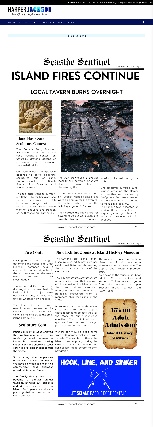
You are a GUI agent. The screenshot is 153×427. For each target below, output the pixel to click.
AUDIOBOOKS (42, 22)
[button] (144, 22)
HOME (12, 22)
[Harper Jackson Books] (29, 12)
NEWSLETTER (66, 22)
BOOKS (23, 22)
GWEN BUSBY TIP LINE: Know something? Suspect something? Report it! (102, 2)
